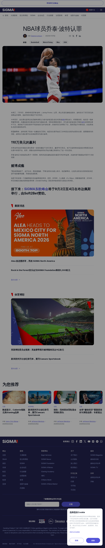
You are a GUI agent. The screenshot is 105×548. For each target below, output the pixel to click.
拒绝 (76, 540)
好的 (93, 540)
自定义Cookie (75, 532)
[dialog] (52, 274)
